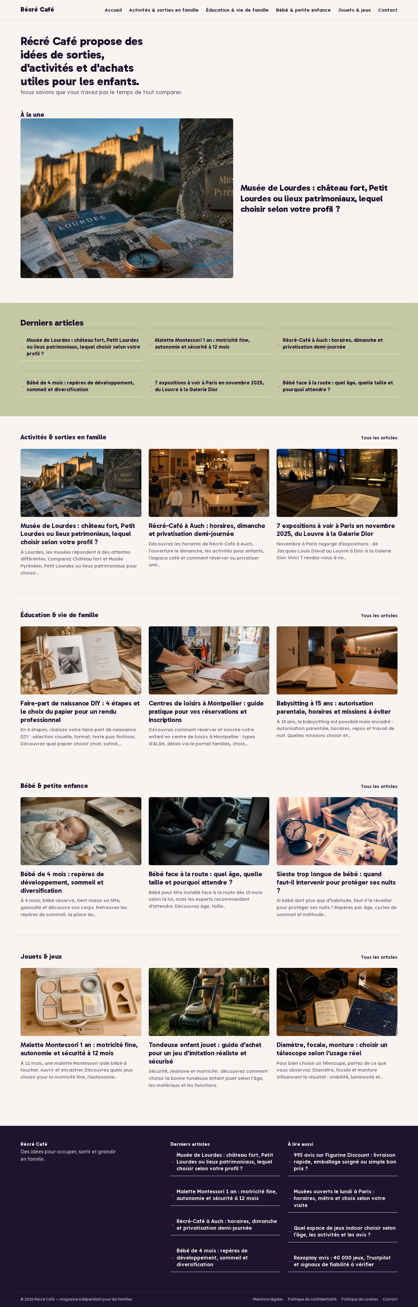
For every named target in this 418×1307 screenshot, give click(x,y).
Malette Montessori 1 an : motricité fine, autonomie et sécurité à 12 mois (202, 343)
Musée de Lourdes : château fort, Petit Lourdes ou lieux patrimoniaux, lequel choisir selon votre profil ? (83, 347)
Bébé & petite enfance (303, 10)
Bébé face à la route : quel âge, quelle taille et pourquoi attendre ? (338, 386)
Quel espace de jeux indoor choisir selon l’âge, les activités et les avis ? (345, 1231)
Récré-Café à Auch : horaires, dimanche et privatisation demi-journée (333, 343)
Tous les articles (379, 438)
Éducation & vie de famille (237, 10)
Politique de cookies (359, 1299)
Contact (387, 10)
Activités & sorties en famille (164, 10)
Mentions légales (268, 1299)
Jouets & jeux (354, 10)
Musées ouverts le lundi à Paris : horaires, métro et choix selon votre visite (339, 1198)
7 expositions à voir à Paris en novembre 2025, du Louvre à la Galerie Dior (209, 386)
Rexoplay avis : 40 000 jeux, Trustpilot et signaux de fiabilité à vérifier (342, 1261)
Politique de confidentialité (312, 1299)
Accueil (113, 10)
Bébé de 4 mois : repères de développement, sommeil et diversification (80, 386)
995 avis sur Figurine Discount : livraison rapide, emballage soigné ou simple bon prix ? (345, 1162)
